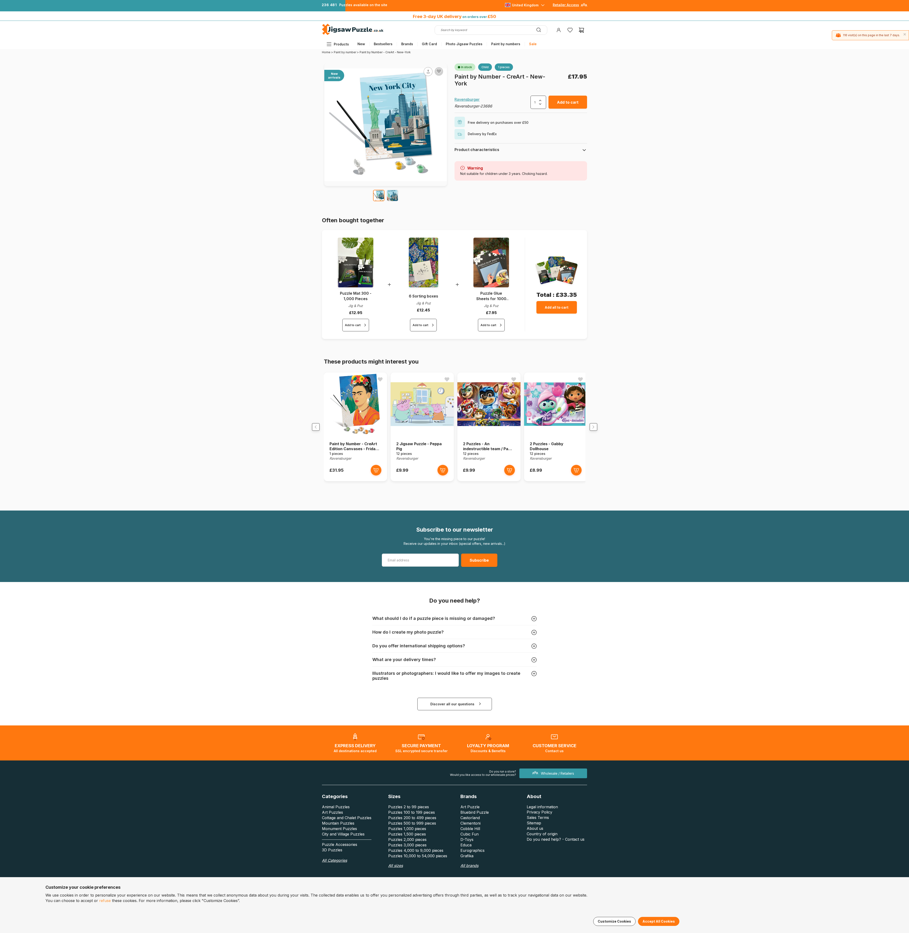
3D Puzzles (332, 850)
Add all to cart (556, 307)
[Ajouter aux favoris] (439, 71)
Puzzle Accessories (339, 844)
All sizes (395, 865)
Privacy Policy (539, 812)
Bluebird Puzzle (474, 812)
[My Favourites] (570, 30)
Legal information (542, 806)
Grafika (466, 855)
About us (535, 828)
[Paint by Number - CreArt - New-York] (378, 195)
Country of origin (542, 833)
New (361, 44)
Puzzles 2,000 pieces (407, 839)
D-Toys (466, 839)
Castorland (470, 817)
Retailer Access (566, 5)
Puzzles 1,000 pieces (407, 828)
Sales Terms (538, 817)
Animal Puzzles (336, 806)
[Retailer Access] (584, 7)
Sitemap (534, 823)
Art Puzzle (470, 806)
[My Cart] (581, 30)
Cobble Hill (470, 828)
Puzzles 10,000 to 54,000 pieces (417, 855)
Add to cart (568, 102)
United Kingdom (525, 5)
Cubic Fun (469, 834)
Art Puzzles (332, 812)
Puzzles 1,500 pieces (407, 834)
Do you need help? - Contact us (555, 839)
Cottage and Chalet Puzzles (346, 817)
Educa (466, 845)
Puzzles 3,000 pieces (407, 845)
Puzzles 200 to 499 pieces (412, 817)
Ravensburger (467, 99)
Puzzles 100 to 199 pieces (411, 812)
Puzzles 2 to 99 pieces (408, 806)
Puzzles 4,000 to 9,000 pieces (415, 850)
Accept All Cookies (658, 921)
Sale (533, 44)
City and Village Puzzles (343, 834)
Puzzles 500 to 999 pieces (412, 823)
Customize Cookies (614, 921)
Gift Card (429, 44)
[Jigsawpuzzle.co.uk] (352, 35)
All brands (469, 865)
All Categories (334, 860)
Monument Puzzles (339, 828)
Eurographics (472, 850)
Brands (407, 44)
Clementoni (470, 823)
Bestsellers (383, 44)
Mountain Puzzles (338, 823)
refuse (105, 900)
